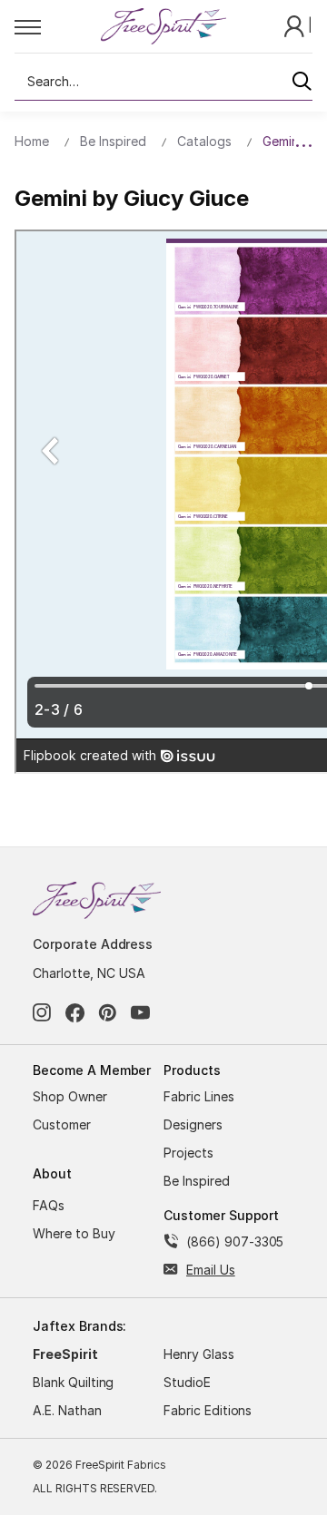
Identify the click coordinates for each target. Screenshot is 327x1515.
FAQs (48, 1205)
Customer (62, 1124)
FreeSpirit (65, 1354)
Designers (193, 1124)
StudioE (187, 1382)
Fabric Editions (208, 1410)
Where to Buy (74, 1233)
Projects (188, 1152)
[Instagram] (42, 1012)
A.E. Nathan (67, 1410)
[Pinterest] (107, 1012)
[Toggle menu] (57, 26)
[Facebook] (74, 1012)
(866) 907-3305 (234, 1241)
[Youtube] (140, 1012)
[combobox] (163, 82)
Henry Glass (199, 1354)
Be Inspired (197, 1180)
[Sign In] (296, 25)
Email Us (210, 1269)
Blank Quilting (73, 1382)
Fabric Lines (199, 1096)
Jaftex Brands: (79, 1326)
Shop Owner (70, 1096)
